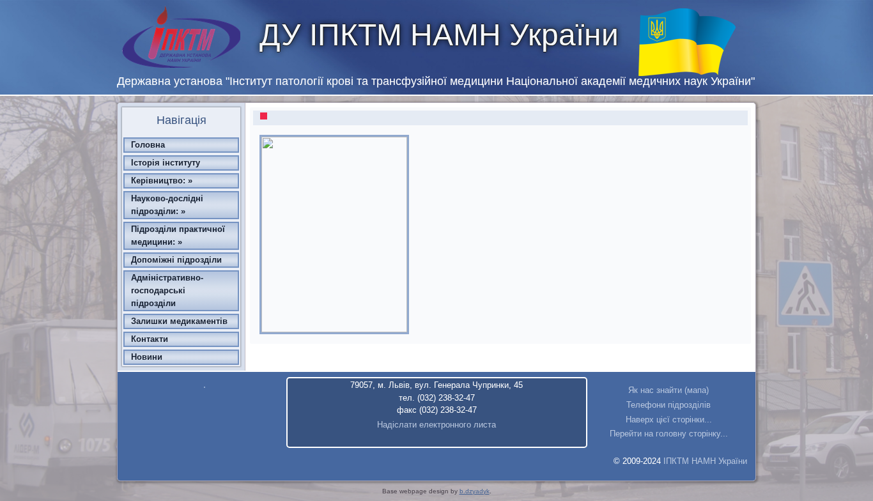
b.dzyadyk (475, 491)
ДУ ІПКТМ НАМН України (439, 35)
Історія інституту (165, 162)
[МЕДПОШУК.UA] (204, 388)
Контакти (149, 339)
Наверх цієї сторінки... (669, 419)
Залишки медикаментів (179, 321)
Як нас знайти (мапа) (668, 390)
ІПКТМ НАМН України (705, 461)
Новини (146, 357)
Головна (148, 145)
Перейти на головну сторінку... (669, 433)
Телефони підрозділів (668, 405)
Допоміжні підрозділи (176, 260)
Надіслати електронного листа (436, 424)
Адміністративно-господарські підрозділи (167, 290)
